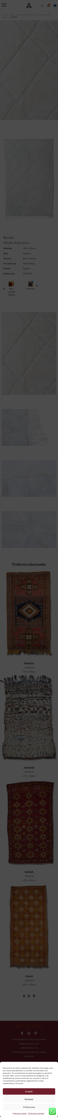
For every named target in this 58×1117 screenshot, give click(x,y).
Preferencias (29, 1107)
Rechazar (29, 1099)
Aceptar (29, 1091)
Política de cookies (20, 1113)
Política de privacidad (36, 1113)
